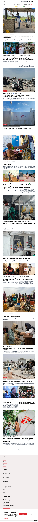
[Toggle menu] (34, 1)
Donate (5, 124)
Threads (4, 461)
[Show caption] (34, 32)
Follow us (4, 499)
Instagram (5, 463)
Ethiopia (4, 34)
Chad (4, 276)
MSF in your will (5, 503)
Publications (5, 487)
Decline (30, 514)
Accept (23, 514)
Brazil (21, 399)
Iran (3, 346)
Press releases (9, 161)
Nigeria (4, 399)
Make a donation (24, 1)
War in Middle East (9, 93)
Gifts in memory (6, 502)
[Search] (31, 1)
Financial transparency (7, 486)
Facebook (4, 460)
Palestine (4, 93)
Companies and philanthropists (8, 505)
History (4, 484)
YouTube (4, 464)
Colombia (21, 55)
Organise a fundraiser (7, 500)
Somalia (4, 161)
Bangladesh (5, 55)
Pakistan (4, 436)
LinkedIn (4, 466)
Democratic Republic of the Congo (8, 221)
